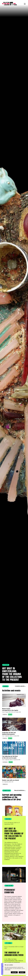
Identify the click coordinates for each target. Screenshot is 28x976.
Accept (22, 972)
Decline (14, 972)
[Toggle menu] (25, 4)
